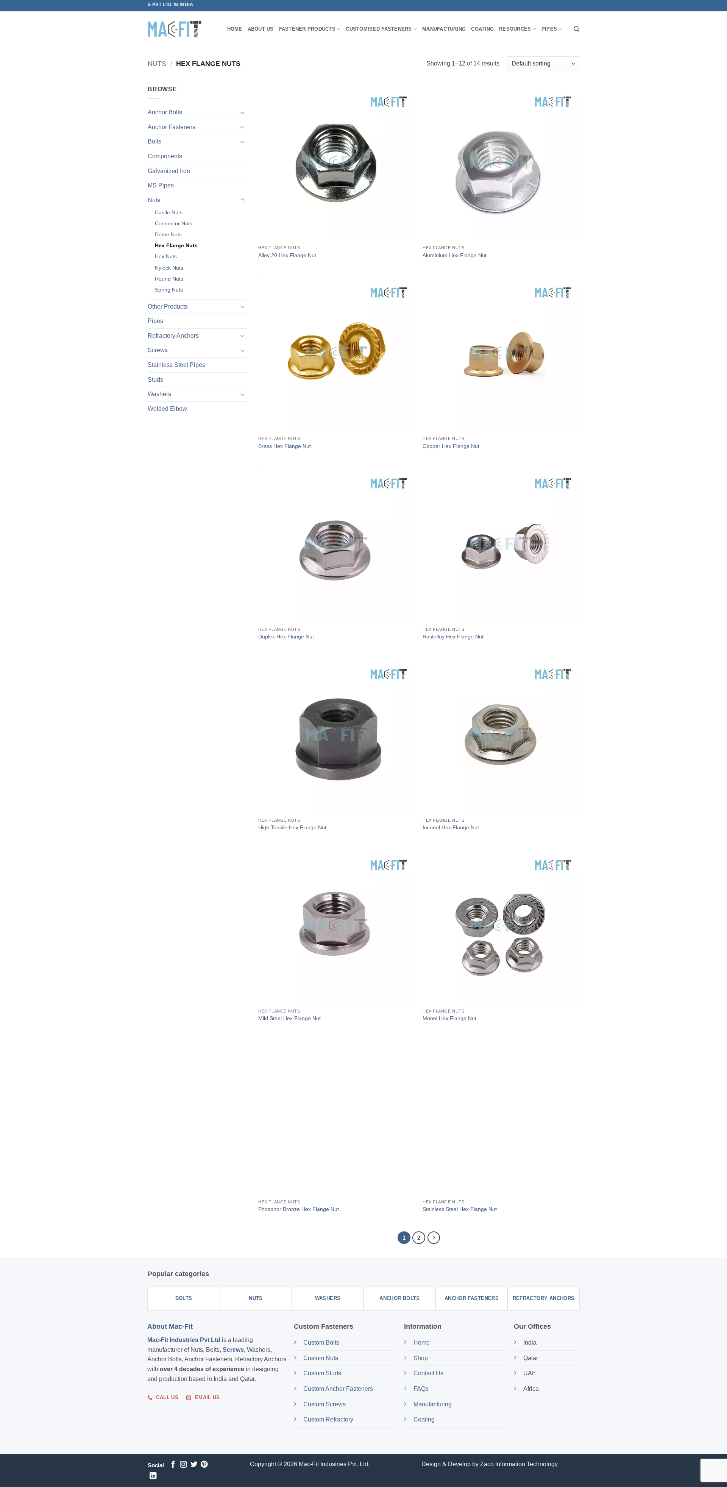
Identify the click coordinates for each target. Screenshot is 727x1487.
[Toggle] (242, 112)
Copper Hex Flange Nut (451, 446)
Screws (158, 350)
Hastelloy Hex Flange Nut (453, 636)
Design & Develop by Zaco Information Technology (489, 1464)
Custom (321, 1342)
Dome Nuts (168, 234)
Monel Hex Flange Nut (449, 1018)
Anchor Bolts (165, 112)
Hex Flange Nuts (176, 245)
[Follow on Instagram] (183, 1465)
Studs (155, 379)
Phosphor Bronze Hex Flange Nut (298, 1209)
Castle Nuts (169, 212)
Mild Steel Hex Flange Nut (289, 1018)
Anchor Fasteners (171, 127)
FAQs (421, 1389)
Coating (482, 29)
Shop (421, 1358)
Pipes (549, 29)
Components (165, 156)
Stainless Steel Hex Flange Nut (460, 1209)
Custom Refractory (328, 1419)
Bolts (154, 141)
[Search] (576, 29)
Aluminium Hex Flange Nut (455, 255)
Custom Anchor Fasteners (338, 1389)
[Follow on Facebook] (173, 1465)
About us (261, 29)
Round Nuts (169, 278)
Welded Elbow (167, 409)
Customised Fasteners (379, 29)
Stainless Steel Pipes (176, 365)
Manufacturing (444, 29)
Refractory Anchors (173, 335)
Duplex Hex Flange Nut (286, 636)
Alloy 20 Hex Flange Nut (287, 255)
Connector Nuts (173, 223)
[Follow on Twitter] (193, 1465)
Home (234, 29)
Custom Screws (324, 1404)
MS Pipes (161, 185)
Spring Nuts (169, 290)
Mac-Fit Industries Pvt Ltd (183, 1340)
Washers (159, 394)
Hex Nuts (166, 256)
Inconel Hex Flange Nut (451, 827)
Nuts (157, 63)
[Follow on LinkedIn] (153, 1476)
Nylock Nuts (169, 267)
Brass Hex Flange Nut (284, 446)
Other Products (168, 306)
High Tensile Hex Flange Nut (292, 827)
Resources (515, 29)
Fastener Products (307, 29)
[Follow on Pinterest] (204, 1465)
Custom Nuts (320, 1358)
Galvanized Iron (169, 170)
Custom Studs (322, 1373)
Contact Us (428, 1373)
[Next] (433, 1237)
